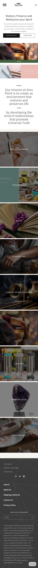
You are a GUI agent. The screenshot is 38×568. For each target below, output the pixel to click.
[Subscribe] (32, 517)
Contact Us (8, 500)
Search (7, 484)
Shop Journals (29, 71)
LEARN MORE (27, 35)
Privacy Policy (10, 505)
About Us (7, 490)
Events (19, 51)
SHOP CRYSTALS (11, 35)
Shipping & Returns (12, 495)
